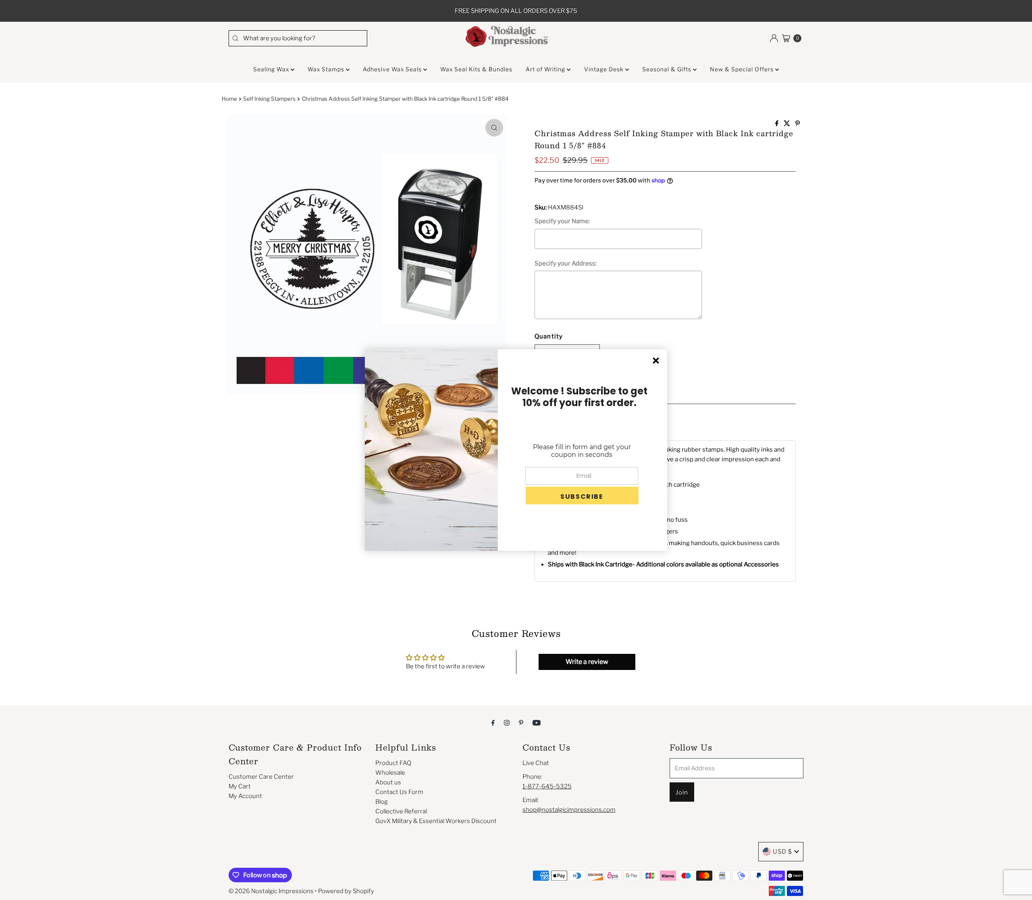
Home (229, 98)
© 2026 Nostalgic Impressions (271, 891)
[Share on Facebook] (777, 124)
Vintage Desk (604, 69)
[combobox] (298, 38)
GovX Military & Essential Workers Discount (436, 821)
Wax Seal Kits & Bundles (476, 69)
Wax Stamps (327, 69)
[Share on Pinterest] (797, 124)
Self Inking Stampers (269, 98)
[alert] (516, 450)
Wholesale (390, 772)
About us (388, 782)
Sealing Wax (272, 69)
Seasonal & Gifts (667, 69)
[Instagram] (507, 722)
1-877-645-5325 (547, 786)
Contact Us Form (399, 792)
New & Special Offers (742, 69)
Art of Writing (546, 69)
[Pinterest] (521, 722)
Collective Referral (401, 811)
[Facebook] (493, 722)
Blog (381, 801)
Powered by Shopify (346, 891)
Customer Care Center (261, 776)
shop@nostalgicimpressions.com (569, 809)
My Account (245, 796)
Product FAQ (393, 763)
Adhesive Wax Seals (393, 69)
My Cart (240, 786)
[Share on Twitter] (787, 124)
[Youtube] (537, 722)
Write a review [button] (587, 662)
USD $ (782, 851)
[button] (582, 495)
